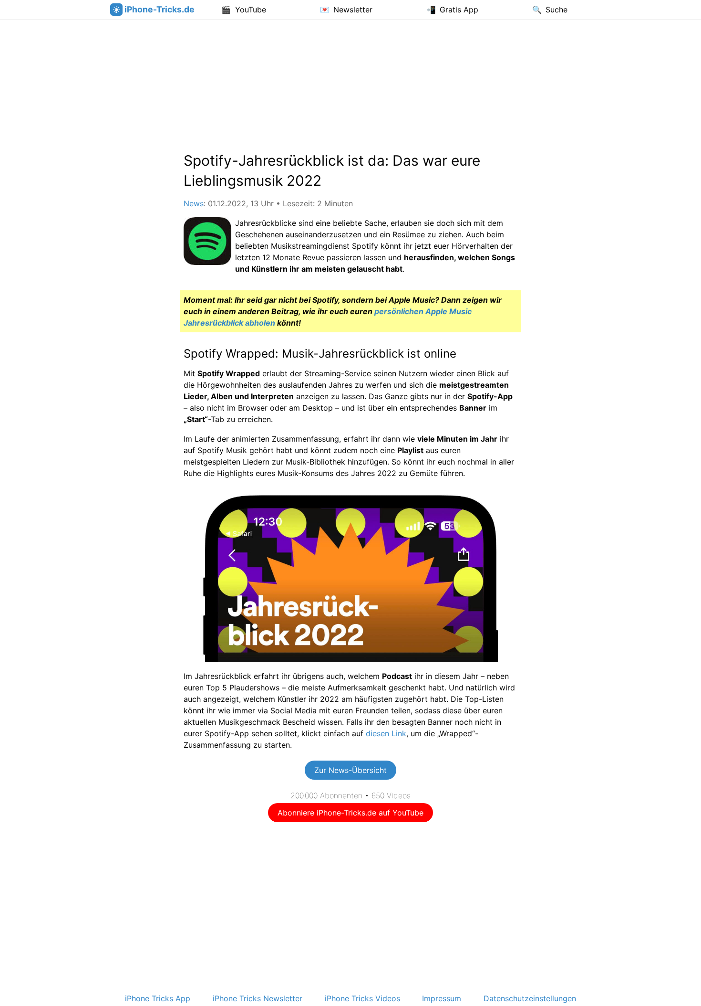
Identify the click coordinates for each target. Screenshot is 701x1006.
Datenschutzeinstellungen (530, 998)
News (194, 203)
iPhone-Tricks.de (159, 9)
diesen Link (386, 733)
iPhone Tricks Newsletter (257, 998)
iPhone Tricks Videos (362, 998)
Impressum (441, 998)
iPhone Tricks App (157, 998)
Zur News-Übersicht (350, 770)
